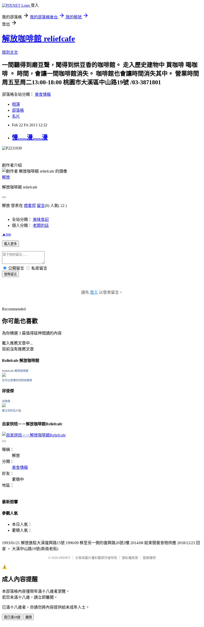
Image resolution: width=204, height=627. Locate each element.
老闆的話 (41, 225)
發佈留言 (10, 274)
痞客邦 (30, 205)
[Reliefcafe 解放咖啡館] (4, 375)
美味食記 (41, 219)
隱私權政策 (130, 558)
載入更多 (10, 244)
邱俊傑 (6, 401)
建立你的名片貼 (11, 410)
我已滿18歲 (12, 617)
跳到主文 (10, 52)
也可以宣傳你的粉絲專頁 (17, 380)
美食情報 (43, 94)
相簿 (16, 104)
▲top (6, 234)
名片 (16, 116)
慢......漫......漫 (30, 137)
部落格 (18, 110)
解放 (6, 177)
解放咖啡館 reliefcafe (38, 38)
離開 (28, 617)
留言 (41, 205)
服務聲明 (149, 558)
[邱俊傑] (4, 406)
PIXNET (64, 558)
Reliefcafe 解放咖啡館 (15, 370)
